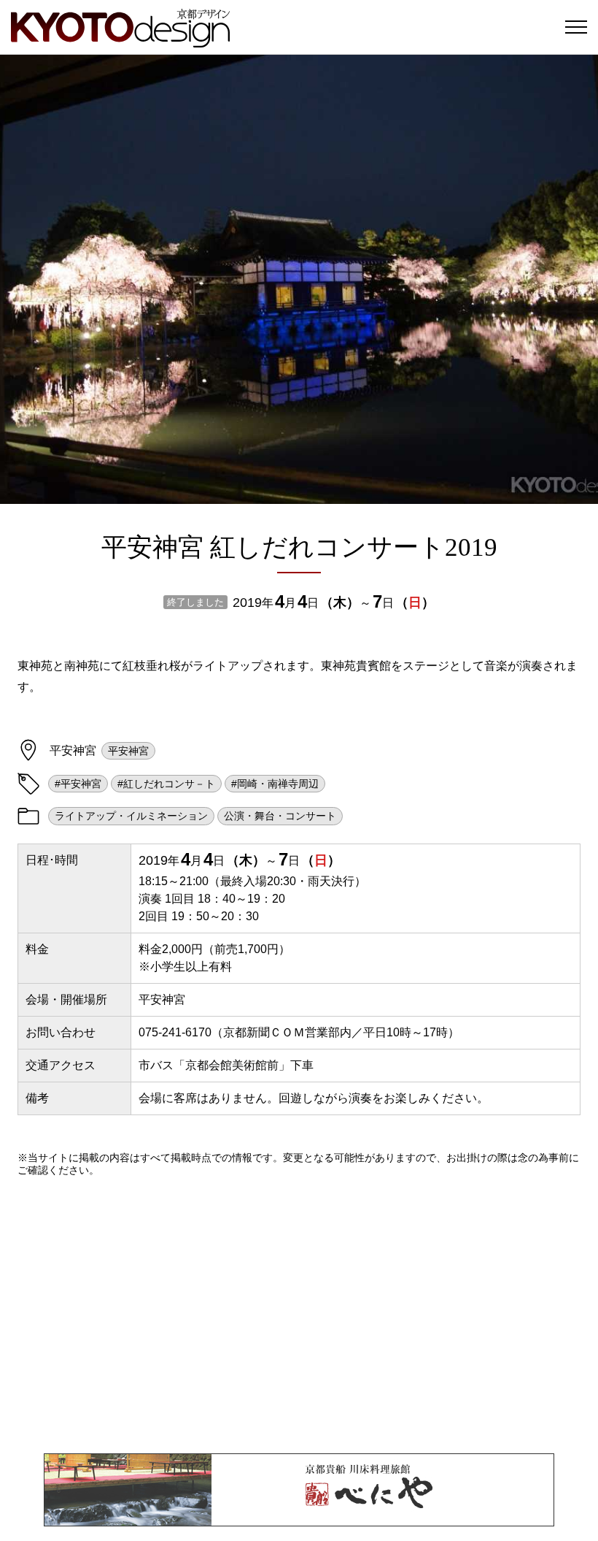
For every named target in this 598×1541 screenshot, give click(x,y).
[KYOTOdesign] (120, 40)
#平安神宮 (78, 783)
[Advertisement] (299, 1314)
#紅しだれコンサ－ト (166, 783)
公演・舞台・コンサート (280, 816)
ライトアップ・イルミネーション (131, 816)
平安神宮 (128, 751)
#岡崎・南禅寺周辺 (275, 783)
